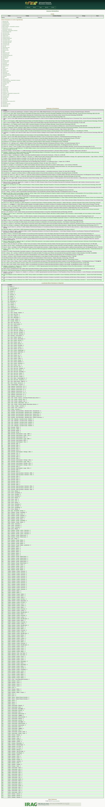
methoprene (4, 72)
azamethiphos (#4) (6, 23)
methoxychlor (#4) (5, 73)
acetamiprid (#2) (5, 22)
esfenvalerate (5, 57)
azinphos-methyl (5, 25)
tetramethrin (4, 102)
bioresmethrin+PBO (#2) (7, 29)
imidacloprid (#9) (5, 64)
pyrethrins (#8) (5, 90)
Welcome (28, 7)
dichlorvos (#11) (5, 50)
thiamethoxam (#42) (6, 103)
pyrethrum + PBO (5, 94)
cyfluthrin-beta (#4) (6, 36)
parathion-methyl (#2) (6, 81)
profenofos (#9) (5, 86)
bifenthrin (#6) (5, 27)
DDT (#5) (4, 46)
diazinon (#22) (5, 48)
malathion (4, 69)
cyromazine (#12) (5, 44)
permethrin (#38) (5, 82)
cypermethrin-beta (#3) (6, 42)
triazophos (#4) (5, 105)
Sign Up (46, 7)
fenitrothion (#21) (5, 60)
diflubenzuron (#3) (6, 52)
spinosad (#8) (5, 99)
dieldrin (3, 51)
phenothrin (4, 84)
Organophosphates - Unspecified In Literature (11, 80)
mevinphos (4, 76)
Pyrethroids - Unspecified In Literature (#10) (10, 93)
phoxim (3, 85)
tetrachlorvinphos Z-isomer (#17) (8, 101)
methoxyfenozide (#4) (6, 74)
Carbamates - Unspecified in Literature (9, 30)
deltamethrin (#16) (6, 47)
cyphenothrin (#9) (5, 43)
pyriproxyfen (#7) (5, 95)
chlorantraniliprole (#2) (6, 31)
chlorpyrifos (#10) (5, 33)
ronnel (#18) (4, 98)
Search (34, 7)
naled (3, 77)
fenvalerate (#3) (5, 61)
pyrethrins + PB (5, 91)
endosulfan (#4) (5, 56)
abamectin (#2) (5, 21)
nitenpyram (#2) (5, 78)
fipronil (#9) (4, 63)
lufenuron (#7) (5, 68)
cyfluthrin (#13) (5, 35)
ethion (3, 59)
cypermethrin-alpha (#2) (7, 40)
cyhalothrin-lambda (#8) (7, 38)
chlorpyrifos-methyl (6, 34)
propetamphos (5, 88)
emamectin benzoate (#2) (7, 55)
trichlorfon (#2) (5, 106)
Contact (52, 7)
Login (40, 7)
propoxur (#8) (5, 89)
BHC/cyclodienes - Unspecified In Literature (10, 26)
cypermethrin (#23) (6, 39)
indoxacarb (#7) (5, 65)
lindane (3, 67)
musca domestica (56, 800)
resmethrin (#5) (5, 97)
